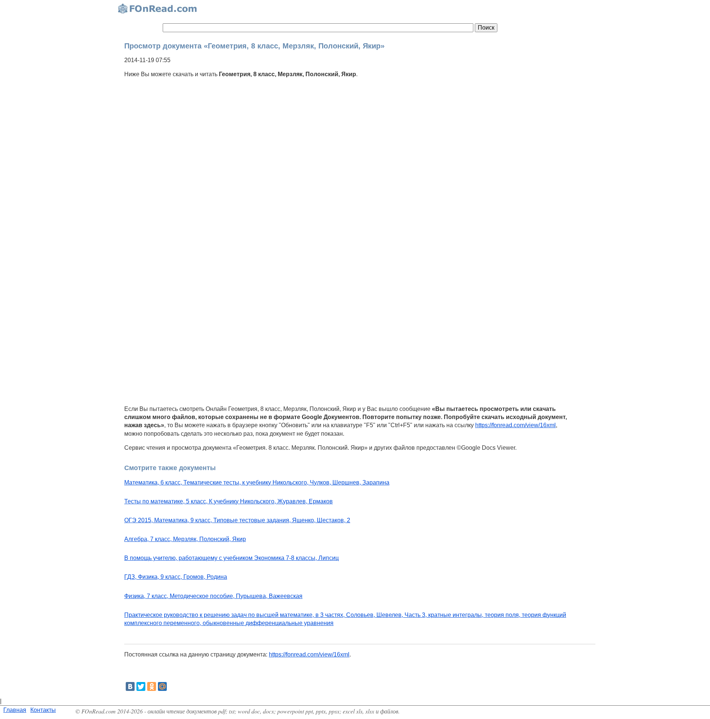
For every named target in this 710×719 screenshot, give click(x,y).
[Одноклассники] (151, 686)
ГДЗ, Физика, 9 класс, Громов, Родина (175, 577)
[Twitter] (140, 686)
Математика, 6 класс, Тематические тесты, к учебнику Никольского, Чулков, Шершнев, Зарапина (256, 482)
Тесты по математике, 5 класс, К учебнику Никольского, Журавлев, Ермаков (228, 501)
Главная (14, 710)
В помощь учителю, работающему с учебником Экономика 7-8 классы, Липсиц (231, 558)
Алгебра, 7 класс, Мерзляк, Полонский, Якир (185, 539)
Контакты (43, 710)
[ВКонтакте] (130, 686)
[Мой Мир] (162, 686)
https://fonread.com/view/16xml (515, 425)
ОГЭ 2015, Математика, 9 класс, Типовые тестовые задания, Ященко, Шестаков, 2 (237, 520)
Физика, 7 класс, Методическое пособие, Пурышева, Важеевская (213, 596)
